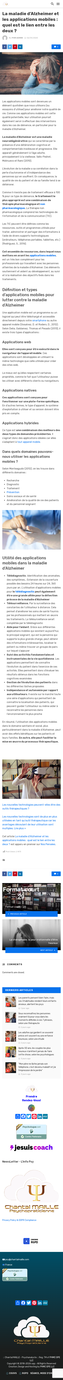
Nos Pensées (48, 844)
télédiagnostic (24, 591)
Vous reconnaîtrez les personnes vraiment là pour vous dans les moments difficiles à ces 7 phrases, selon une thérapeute (35, 1018)
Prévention (13, 492)
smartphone (39, 320)
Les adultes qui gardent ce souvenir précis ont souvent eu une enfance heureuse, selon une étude (35, 1035)
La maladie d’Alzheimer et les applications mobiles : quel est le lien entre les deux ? (28, 840)
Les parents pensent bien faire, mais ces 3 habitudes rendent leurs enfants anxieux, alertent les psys (37, 1001)
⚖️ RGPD (23, 1373)
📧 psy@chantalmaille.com (15, 1259)
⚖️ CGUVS (11, 1373)
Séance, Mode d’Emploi (43, 1373)
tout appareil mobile (28, 441)
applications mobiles (43, 255)
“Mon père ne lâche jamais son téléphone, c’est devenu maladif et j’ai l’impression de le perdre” (37, 1067)
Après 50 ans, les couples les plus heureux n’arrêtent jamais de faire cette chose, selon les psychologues (36, 1051)
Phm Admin (17, 38)
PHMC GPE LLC (47, 1366)
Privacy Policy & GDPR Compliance (19, 1220)
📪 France (7, 1264)
